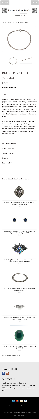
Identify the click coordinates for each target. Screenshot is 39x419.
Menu (6, 2)
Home (4, 22)
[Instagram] (7, 373)
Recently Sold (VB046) (22, 22)
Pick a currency (16, 15)
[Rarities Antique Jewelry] (19, 9)
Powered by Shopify (19, 415)
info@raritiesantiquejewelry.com (11, 355)
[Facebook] (3, 373)
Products (11, 22)
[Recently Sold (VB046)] (13, 61)
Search (11, 406)
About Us (19, 406)
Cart (36, 2)
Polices (28, 406)
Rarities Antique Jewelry (19, 412)
